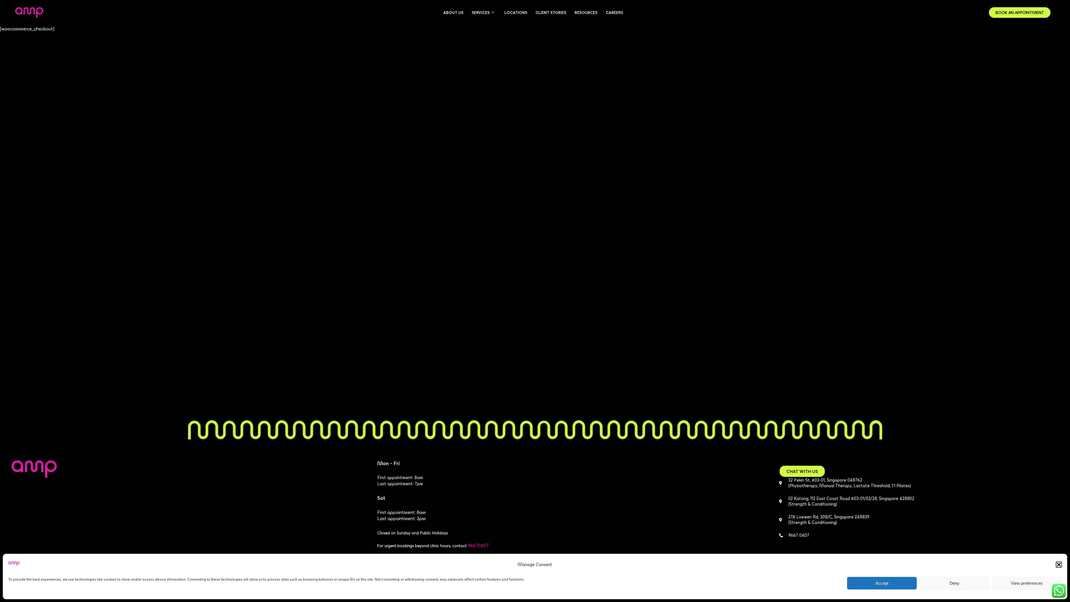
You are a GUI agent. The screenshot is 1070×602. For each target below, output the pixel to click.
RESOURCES (586, 12)
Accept (882, 583)
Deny (954, 583)
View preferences (1027, 583)
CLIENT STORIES (551, 12)
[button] (1059, 564)
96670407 (478, 545)
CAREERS (614, 12)
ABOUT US (453, 12)
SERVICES (481, 12)
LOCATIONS (515, 12)
